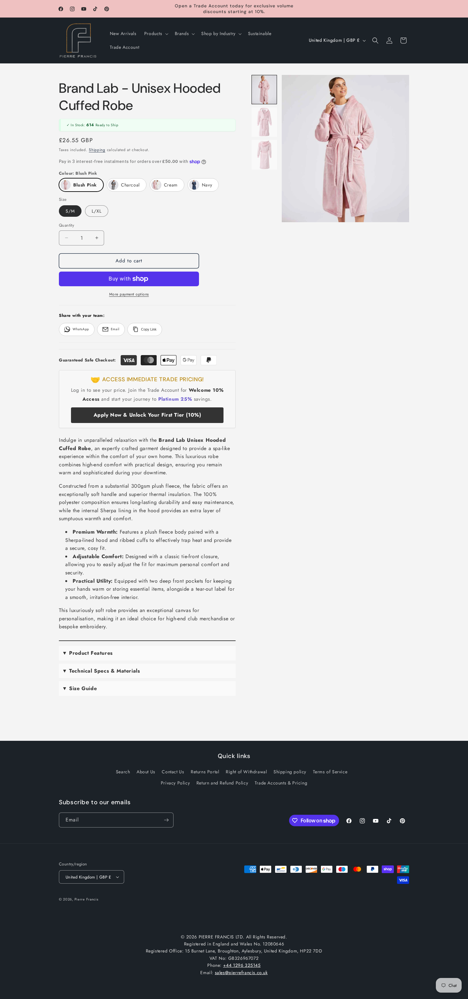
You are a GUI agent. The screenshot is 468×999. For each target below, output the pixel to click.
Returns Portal (205, 772)
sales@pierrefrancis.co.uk (241, 972)
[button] (155, 33)
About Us (146, 772)
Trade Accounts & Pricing (281, 783)
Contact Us (173, 772)
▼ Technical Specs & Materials (101, 671)
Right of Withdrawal (246, 772)
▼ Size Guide (79, 688)
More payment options (129, 294)
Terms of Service (330, 772)
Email (115, 329)
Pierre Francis (86, 899)
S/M (70, 211)
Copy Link (149, 329)
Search (123, 772)
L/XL (97, 211)
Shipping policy (289, 772)
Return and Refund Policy (222, 783)
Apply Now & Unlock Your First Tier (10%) (147, 415)
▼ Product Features (87, 653)
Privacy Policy (175, 783)
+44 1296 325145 (242, 965)
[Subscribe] (166, 820)
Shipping (97, 150)
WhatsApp (81, 329)
